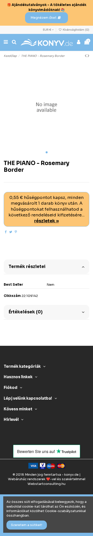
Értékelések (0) (25, 312)
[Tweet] (10, 232)
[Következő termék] (88, 56)
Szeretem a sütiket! (26, 525)
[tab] (46, 266)
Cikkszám (12, 296)
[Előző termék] (86, 56)
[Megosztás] (5, 232)
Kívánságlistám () (75, 29)
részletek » (46, 221)
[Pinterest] (16, 232)
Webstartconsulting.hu (46, 484)
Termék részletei (27, 266)
